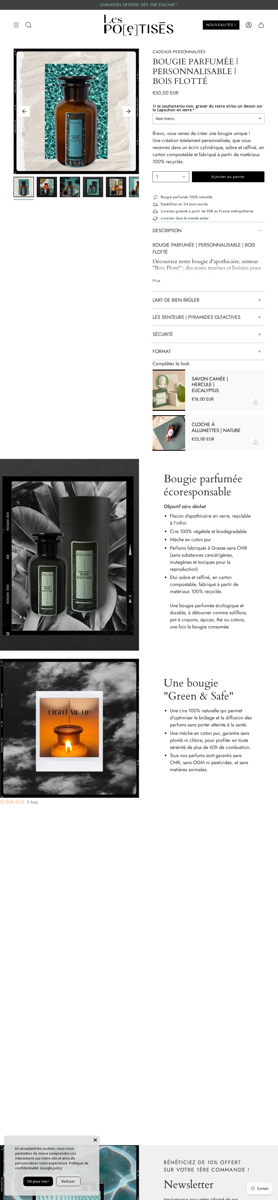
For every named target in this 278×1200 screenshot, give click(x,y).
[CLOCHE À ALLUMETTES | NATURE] (169, 433)
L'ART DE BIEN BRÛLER (176, 300)
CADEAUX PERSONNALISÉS (179, 52)
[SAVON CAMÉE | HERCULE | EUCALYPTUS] (169, 390)
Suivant (128, 111)
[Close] (95, 1140)
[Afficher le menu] (16, 25)
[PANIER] (261, 25)
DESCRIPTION (167, 230)
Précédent (24, 111)
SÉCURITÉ (163, 334)
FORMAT (162, 351)
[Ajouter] (255, 402)
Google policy (51, 1168)
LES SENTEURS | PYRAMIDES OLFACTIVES (197, 317)
